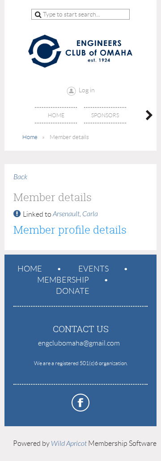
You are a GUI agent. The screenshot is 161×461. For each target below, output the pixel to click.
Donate (72, 291)
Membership (63, 280)
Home (30, 137)
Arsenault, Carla (75, 214)
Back (20, 177)
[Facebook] (80, 403)
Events (93, 268)
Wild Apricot (69, 444)
